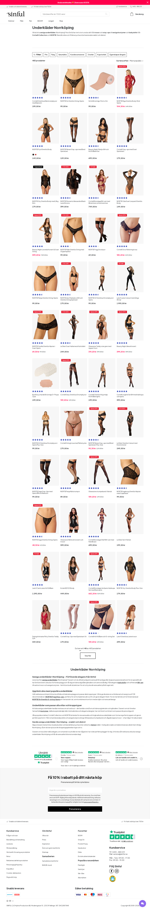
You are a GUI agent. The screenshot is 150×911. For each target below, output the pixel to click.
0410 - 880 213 (137, 6)
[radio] (33, 98)
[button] (147, 2)
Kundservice (123, 6)
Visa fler (88, 656)
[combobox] (72, 14)
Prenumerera (75, 809)
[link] (33, 155)
